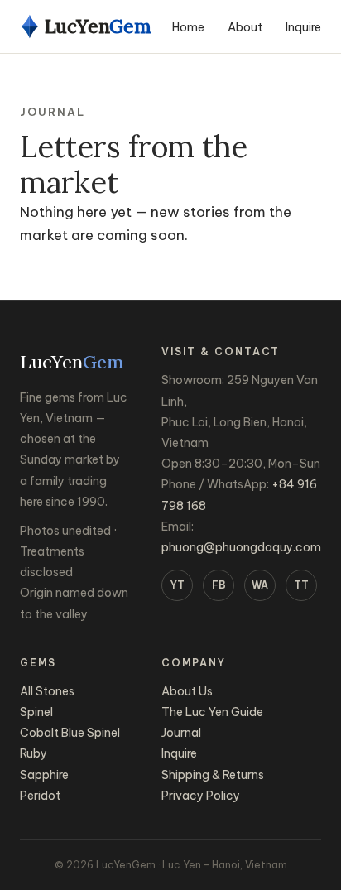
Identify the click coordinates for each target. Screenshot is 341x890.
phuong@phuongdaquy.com (241, 547)
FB (219, 585)
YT (177, 585)
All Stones (47, 691)
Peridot (40, 795)
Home (188, 27)
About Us (187, 691)
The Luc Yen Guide (212, 712)
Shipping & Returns (212, 774)
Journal (181, 732)
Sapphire (44, 774)
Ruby (33, 753)
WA (260, 585)
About (245, 27)
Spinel (36, 712)
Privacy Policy (200, 795)
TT (301, 585)
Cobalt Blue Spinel (70, 732)
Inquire (303, 27)
